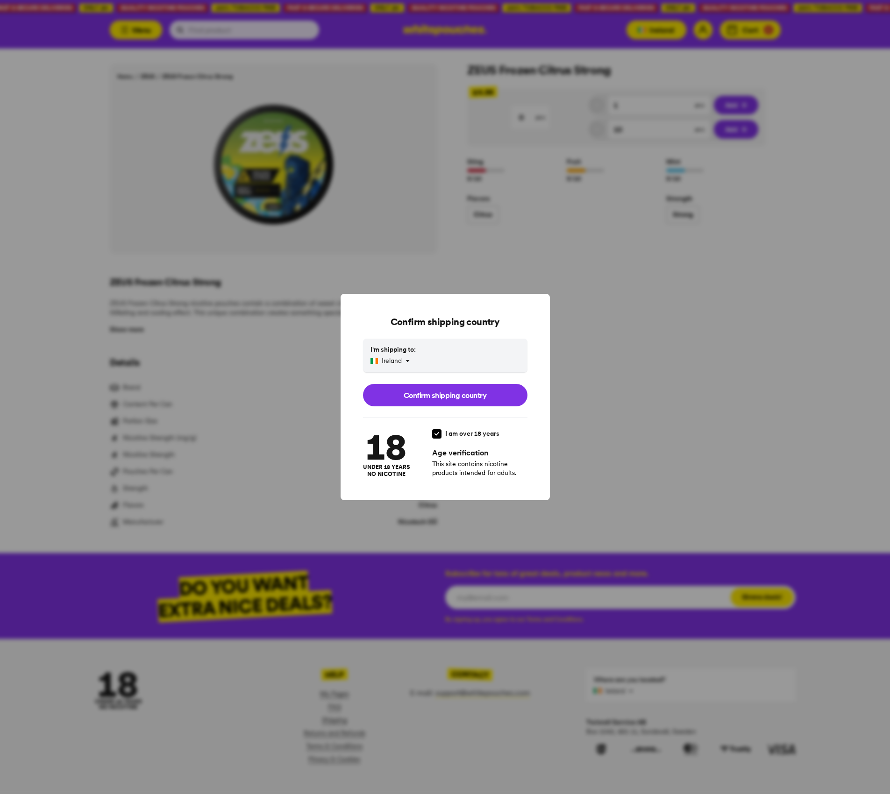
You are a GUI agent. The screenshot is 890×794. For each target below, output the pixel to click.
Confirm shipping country (445, 395)
